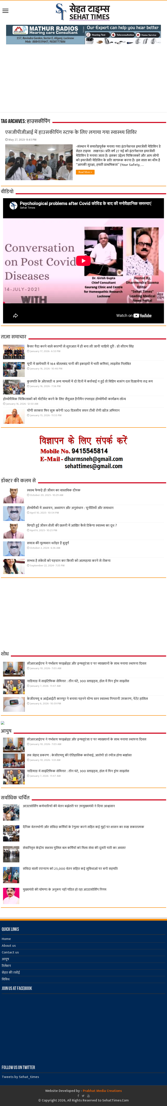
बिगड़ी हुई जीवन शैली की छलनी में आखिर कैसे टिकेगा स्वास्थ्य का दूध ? (72, 526)
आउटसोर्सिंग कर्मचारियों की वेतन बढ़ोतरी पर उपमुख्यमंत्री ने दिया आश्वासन (69, 806)
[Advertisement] (83, 77)
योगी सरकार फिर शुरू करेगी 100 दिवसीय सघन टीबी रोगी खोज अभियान (73, 411)
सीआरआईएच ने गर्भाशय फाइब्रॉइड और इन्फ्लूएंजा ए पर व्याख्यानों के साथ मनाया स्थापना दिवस (86, 664)
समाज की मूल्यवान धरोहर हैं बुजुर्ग (48, 543)
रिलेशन (6, 966)
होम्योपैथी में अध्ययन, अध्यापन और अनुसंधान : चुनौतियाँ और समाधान (70, 508)
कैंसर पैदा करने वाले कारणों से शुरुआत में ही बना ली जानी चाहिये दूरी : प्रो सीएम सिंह (80, 346)
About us (9, 946)
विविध (6, 979)
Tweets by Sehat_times (20, 1077)
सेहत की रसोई (11, 973)
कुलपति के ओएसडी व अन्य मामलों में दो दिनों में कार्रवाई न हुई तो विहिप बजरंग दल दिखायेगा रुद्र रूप (90, 381)
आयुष (5, 959)
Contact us (10, 952)
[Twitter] (83, 1095)
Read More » (85, 172)
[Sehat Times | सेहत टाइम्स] (84, 11)
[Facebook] (78, 1095)
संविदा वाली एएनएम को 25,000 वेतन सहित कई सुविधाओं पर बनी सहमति (70, 869)
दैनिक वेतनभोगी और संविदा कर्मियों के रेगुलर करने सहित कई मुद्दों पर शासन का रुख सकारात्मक (83, 827)
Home (6, 939)
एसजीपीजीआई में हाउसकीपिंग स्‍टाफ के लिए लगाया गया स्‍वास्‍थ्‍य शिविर (71, 132)
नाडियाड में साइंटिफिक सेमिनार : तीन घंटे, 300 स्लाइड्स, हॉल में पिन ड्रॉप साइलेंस (78, 681)
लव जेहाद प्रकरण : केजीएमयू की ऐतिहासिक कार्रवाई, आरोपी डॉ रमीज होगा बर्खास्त (79, 755)
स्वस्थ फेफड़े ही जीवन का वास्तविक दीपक (53, 490)
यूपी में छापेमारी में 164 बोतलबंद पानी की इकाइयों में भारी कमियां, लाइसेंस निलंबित (79, 364)
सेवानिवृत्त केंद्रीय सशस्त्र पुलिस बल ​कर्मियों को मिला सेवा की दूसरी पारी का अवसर (74, 848)
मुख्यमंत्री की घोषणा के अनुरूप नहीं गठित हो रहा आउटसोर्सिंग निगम (64, 890)
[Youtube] (88, 1095)
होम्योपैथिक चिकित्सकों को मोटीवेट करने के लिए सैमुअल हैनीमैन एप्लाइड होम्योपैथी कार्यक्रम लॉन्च (64, 399)
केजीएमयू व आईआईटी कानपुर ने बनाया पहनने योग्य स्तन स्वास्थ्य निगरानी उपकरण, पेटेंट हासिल (87, 699)
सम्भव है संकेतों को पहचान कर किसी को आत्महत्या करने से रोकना (68, 561)
